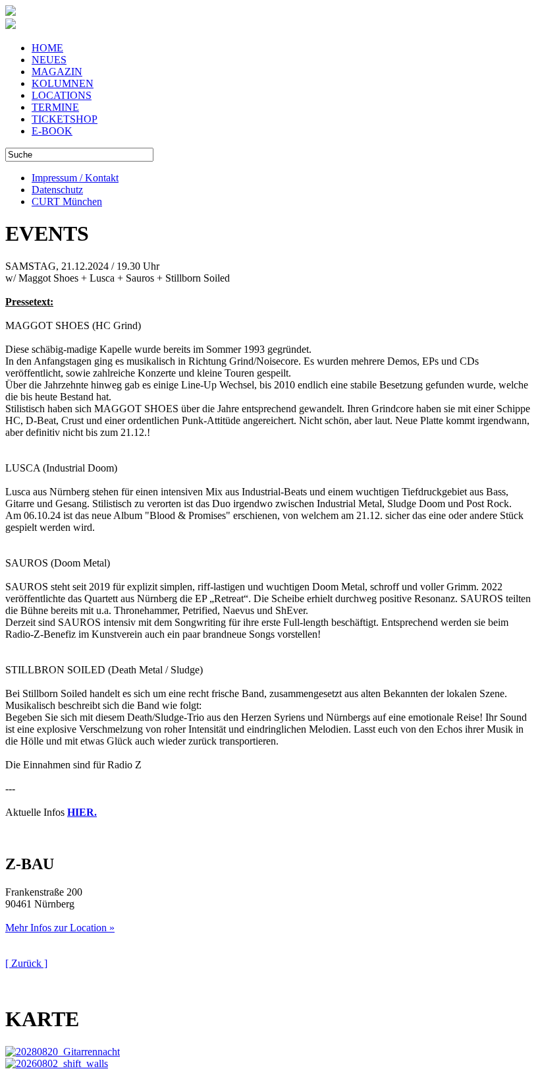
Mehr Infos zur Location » (60, 927)
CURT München (67, 201)
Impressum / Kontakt (75, 177)
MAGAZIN (57, 71)
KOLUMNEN (63, 83)
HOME (47, 47)
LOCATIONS (62, 95)
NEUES (49, 59)
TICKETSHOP (64, 119)
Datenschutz (57, 189)
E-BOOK (52, 131)
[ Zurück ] (26, 963)
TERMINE (55, 107)
